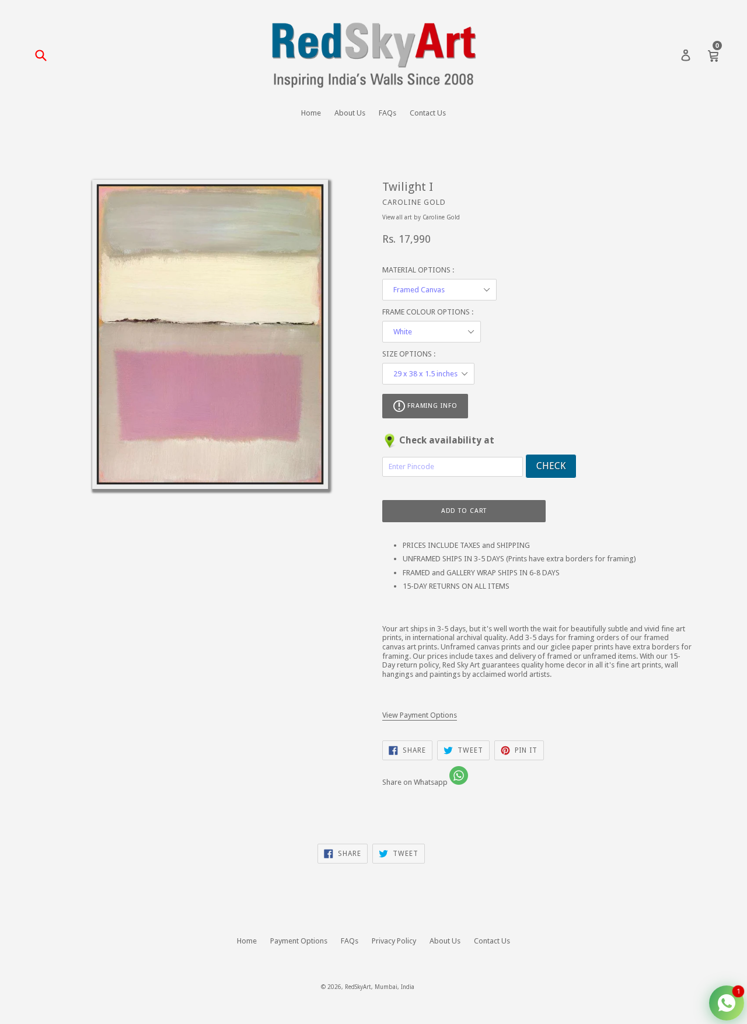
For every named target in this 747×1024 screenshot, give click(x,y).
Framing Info (431, 406)
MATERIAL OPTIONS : (418, 269)
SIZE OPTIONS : (408, 354)
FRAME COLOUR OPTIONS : (427, 311)
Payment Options (298, 940)
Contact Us (428, 113)
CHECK (551, 465)
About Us (349, 113)
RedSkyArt (358, 987)
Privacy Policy (394, 940)
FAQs (387, 113)
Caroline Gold (414, 202)
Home (311, 113)
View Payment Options (419, 715)
